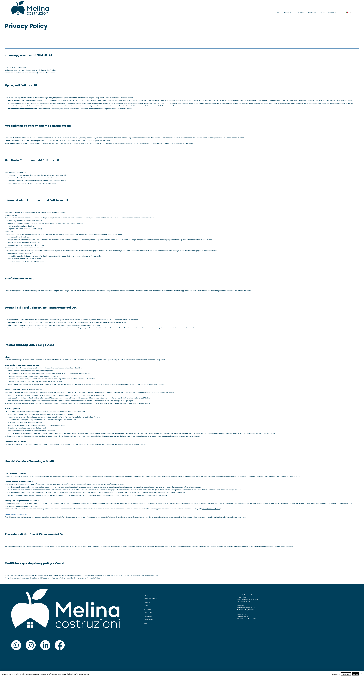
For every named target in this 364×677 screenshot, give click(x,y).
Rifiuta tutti (346, 674)
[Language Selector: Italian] (348, 12)
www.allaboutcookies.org (211, 509)
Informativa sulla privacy (82, 674)
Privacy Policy (37, 229)
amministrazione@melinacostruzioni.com (40, 73)
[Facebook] (60, 645)
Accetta (355, 674)
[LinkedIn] (45, 645)
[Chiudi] (362, 673)
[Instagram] (31, 645)
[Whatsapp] (16, 645)
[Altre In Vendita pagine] (293, 12)
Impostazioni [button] (336, 674)
